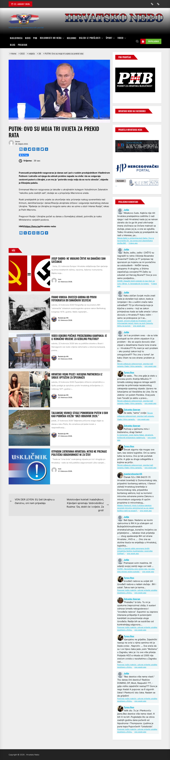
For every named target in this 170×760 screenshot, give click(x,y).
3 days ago (133, 243)
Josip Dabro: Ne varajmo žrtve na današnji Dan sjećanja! (78, 260)
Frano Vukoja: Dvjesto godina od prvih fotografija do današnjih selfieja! (74, 298)
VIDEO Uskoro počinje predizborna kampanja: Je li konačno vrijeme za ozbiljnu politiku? (79, 337)
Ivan (59, 279)
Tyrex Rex (129, 372)
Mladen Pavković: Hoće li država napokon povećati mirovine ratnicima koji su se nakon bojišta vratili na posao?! (135, 508)
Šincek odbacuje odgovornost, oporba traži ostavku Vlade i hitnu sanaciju (135, 416)
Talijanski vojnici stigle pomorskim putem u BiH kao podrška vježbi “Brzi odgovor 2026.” (79, 414)
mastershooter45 (133, 474)
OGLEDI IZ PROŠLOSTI (90, 38)
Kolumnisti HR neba (51, 38)
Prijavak (22, 45)
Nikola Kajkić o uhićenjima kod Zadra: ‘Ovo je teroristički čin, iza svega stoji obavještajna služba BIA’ (135, 240)
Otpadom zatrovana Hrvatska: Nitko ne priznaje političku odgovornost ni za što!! (79, 453)
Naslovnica (16, 38)
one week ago (139, 326)
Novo (28, 38)
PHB (35, 38)
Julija (126, 209)
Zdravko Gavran (132, 409)
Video (121, 38)
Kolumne (71, 38)
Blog (12, 45)
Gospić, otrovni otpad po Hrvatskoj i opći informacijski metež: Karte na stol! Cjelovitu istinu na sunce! (135, 323)
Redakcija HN (63, 318)
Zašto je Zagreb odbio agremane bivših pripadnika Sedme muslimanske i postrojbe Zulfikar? (135, 551)
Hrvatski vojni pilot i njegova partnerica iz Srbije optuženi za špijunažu (76, 375)
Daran (17, 142)
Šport (109, 38)
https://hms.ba (32, 226)
